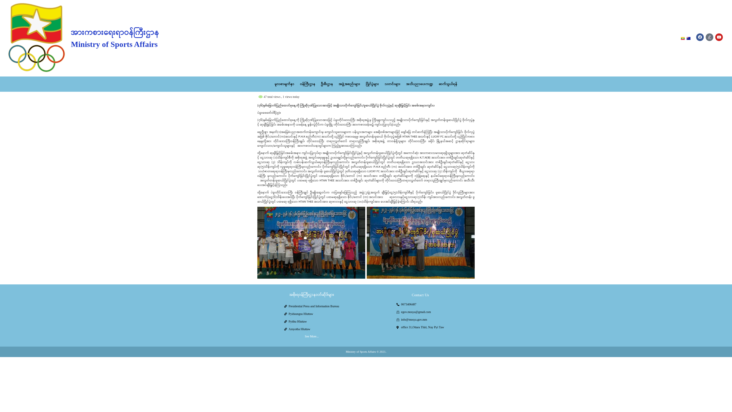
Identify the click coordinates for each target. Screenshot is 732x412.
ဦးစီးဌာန (327, 84)
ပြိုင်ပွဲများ (372, 84)
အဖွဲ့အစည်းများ (349, 84)
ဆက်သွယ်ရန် (448, 84)
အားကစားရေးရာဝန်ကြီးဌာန (115, 33)
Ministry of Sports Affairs (114, 44)
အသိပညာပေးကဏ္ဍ (419, 84)
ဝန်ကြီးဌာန (307, 84)
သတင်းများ (393, 84)
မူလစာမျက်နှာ (284, 84)
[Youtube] (719, 37)
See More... (312, 336)
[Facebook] (700, 37)
